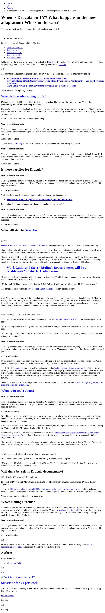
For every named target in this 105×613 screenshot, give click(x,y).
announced (19, 368)
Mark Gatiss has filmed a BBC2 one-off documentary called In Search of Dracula (46, 489)
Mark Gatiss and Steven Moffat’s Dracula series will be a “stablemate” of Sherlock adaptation (47, 269)
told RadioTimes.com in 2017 (64, 319)
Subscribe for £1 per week (19, 583)
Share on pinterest (14, 52)
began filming (16, 143)
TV (8, 6)
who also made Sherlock (67, 510)
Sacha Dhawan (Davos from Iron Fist (70, 368)
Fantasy (10, 8)
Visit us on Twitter (14, 563)
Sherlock (52, 62)
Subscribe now (7, 595)
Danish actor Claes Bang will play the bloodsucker (23, 245)
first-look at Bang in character (40, 289)
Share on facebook (15, 47)
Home (9, 3)
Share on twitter (13, 50)
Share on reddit (13, 55)
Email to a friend (14, 57)
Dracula (62, 64)
